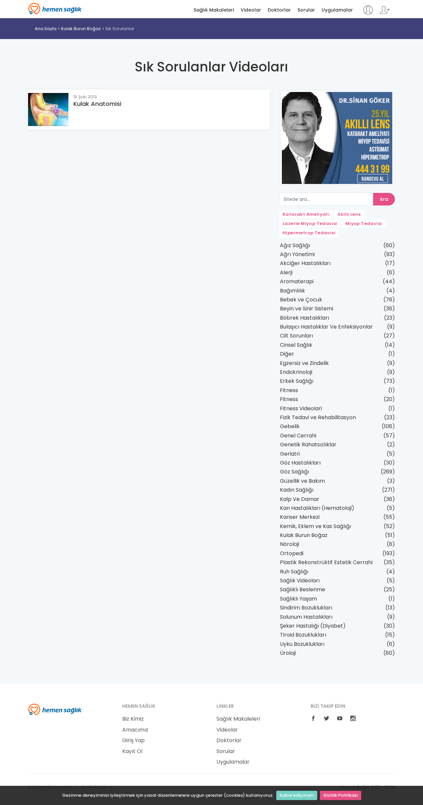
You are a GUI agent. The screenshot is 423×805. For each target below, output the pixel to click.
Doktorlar (279, 10)
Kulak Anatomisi (97, 104)
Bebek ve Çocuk (301, 299)
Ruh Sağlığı (294, 571)
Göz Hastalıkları (300, 463)
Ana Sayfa (46, 28)
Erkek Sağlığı (296, 381)
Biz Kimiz (133, 719)
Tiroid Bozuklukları (303, 635)
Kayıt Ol (132, 751)
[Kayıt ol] (385, 13)
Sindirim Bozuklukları (306, 607)
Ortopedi (291, 553)
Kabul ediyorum (297, 795)
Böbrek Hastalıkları (304, 318)
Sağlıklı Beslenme (302, 589)
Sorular (306, 10)
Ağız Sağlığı (295, 245)
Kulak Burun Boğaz (81, 28)
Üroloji (288, 653)
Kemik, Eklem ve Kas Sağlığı (315, 526)
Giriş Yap (133, 740)
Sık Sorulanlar (120, 28)
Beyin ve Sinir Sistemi (306, 308)
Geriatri (290, 454)
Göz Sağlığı (294, 471)
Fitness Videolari (301, 408)
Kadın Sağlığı (296, 490)
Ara (384, 199)
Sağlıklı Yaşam (298, 599)
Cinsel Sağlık (296, 345)
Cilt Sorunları (296, 335)
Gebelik (290, 426)
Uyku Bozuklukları (302, 644)
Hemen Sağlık (55, 9)
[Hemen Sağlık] (55, 709)
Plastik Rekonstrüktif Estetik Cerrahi (326, 562)
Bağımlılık (292, 290)
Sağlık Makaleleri (214, 10)
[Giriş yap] (368, 13)
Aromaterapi (297, 281)
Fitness (289, 390)
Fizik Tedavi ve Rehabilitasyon (318, 417)
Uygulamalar (337, 10)
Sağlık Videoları (300, 580)
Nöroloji (289, 544)
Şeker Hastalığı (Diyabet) (313, 626)
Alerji (286, 272)
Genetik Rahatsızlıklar (308, 444)
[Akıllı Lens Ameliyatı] (337, 137)
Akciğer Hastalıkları (305, 263)
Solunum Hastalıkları (306, 617)
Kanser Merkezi (300, 517)
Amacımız (135, 730)
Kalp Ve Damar (299, 499)
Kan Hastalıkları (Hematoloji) (317, 508)
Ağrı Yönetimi (297, 254)
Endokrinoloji (296, 372)
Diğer (287, 354)
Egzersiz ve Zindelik (304, 363)
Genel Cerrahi (298, 435)
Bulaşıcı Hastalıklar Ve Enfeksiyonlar (326, 327)
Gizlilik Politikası (340, 795)
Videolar (251, 10)
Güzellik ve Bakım (302, 481)
